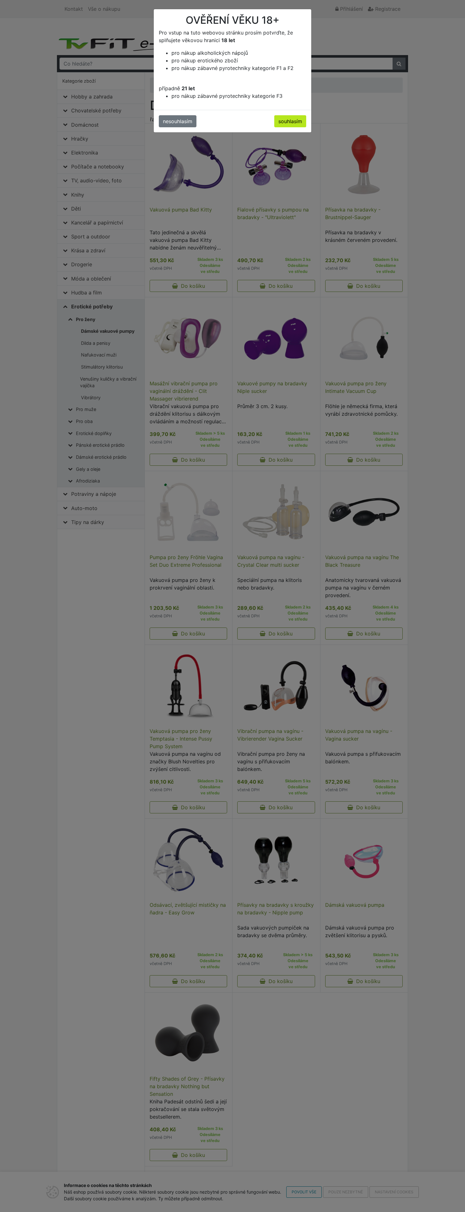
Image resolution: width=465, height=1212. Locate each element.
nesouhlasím (177, 121)
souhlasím (290, 121)
